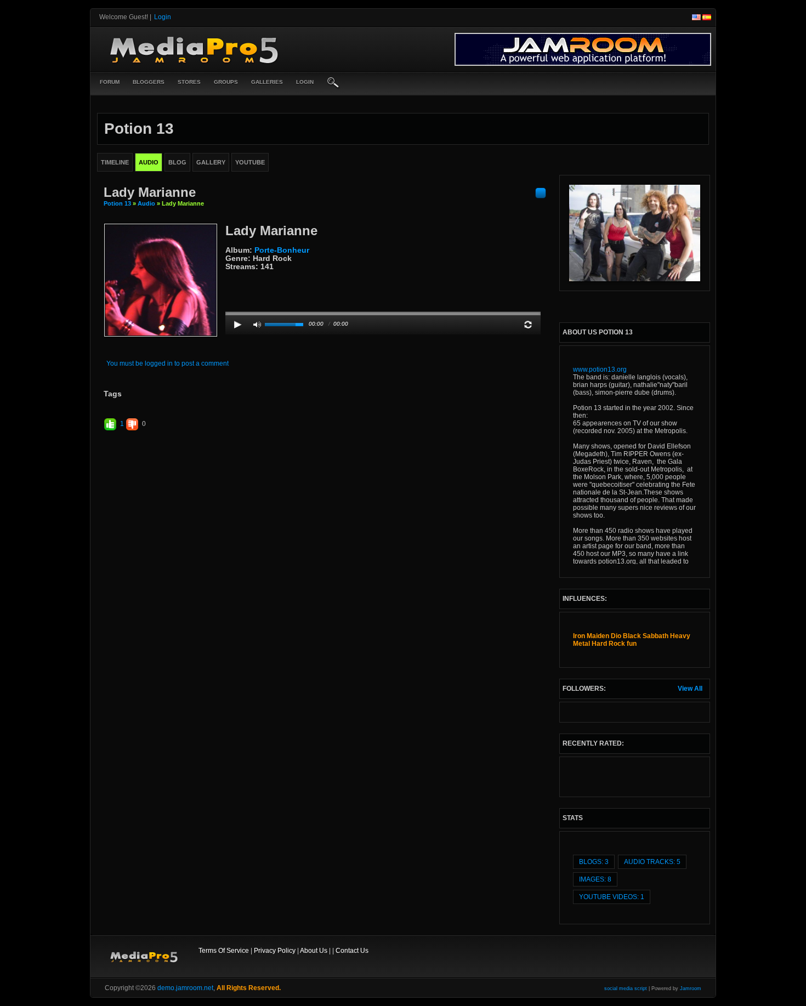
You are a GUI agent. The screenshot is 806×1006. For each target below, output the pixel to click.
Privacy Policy (275, 950)
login (305, 82)
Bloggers (148, 82)
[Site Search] (333, 83)
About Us (313, 950)
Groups (226, 82)
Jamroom (690, 988)
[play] (238, 324)
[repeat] (528, 324)
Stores (189, 82)
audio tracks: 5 (652, 862)
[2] (234, 275)
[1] (229, 275)
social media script (625, 988)
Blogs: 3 (594, 862)
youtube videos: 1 (611, 897)
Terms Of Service (223, 950)
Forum (110, 82)
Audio (146, 203)
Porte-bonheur (281, 250)
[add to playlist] (540, 192)
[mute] (257, 324)
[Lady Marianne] (161, 279)
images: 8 (595, 879)
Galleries (267, 82)
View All (690, 688)
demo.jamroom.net (185, 988)
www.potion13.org (600, 369)
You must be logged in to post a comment (167, 363)
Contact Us (352, 950)
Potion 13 (117, 203)
